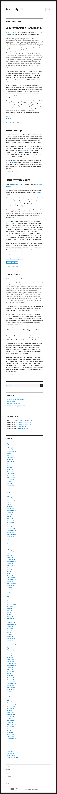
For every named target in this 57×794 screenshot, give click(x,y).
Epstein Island (11, 401)
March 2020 (10, 495)
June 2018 (9, 514)
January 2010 (10, 640)
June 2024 (10, 455)
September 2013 (11, 565)
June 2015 (9, 546)
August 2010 (10, 628)
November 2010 (11, 624)
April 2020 (10, 493)
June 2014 (9, 555)
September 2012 (11, 583)
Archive (8, 769)
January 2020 (10, 499)
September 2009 (11, 648)
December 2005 (11, 718)
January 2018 (10, 520)
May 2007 (9, 695)
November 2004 (11, 738)
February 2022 (11, 473)
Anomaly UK (15, 9)
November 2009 (11, 644)
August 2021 (10, 479)
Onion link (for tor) (12, 757)
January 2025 (10, 449)
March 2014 (10, 557)
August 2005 (10, 726)
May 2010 (9, 632)
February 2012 (11, 597)
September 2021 (11, 477)
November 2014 (11, 551)
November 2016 (11, 530)
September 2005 (11, 724)
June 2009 (10, 653)
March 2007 (10, 699)
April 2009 (10, 657)
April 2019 (10, 506)
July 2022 (9, 463)
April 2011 (9, 614)
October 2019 (10, 502)
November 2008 (11, 665)
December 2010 (11, 622)
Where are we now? (12, 407)
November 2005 (11, 720)
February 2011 (11, 618)
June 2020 (10, 491)
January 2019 (10, 508)
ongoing (14, 279)
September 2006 (11, 706)
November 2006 (11, 705)
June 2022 (10, 465)
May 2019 (9, 504)
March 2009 (10, 659)
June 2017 (9, 526)
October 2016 (10, 532)
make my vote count (16, 184)
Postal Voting (14, 130)
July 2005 (9, 728)
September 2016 (11, 534)
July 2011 (9, 608)
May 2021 (9, 483)
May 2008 (9, 673)
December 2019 (11, 500)
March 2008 (10, 677)
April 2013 (9, 573)
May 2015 (9, 548)
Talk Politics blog (13, 32)
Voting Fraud (9, 118)
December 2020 (11, 487)
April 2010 (10, 634)
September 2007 (11, 687)
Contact (8, 783)
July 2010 (9, 630)
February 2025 (11, 447)
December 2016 (11, 528)
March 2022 (10, 471)
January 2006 (10, 716)
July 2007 (9, 691)
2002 (15, 136)
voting (17, 122)
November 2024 (11, 451)
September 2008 (11, 669)
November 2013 (11, 561)
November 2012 (11, 579)
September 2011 (11, 604)
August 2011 (10, 606)
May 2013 (9, 571)
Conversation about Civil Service (16, 405)
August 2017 (10, 522)
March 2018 (10, 518)
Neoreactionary (10, 776)
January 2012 (10, 599)
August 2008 (10, 671)
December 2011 (11, 601)
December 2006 (11, 703)
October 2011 (10, 602)
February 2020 (11, 497)
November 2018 (11, 510)
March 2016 (10, 538)
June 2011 (9, 610)
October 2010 (10, 626)
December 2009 (11, 642)
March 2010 (10, 636)
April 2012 (10, 593)
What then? (13, 274)
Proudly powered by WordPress (31, 789)
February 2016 (11, 540)
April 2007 (10, 697)
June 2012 (9, 589)
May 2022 (9, 467)
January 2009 (10, 661)
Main (13, 122)
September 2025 (11, 444)
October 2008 (10, 667)
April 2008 (10, 675)
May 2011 (9, 612)
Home (7, 766)
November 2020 (11, 489)
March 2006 (10, 712)
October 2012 (10, 581)
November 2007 (11, 683)
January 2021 (10, 485)
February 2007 (11, 701)
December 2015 (11, 544)
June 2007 (10, 693)
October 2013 (10, 563)
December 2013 (11, 559)
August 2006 (10, 708)
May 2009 (10, 655)
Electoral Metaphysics (12, 262)
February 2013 (11, 577)
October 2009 (11, 646)
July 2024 (9, 453)
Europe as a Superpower (13, 403)
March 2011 (10, 616)
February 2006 (11, 714)
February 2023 (11, 461)
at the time (25, 150)
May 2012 (9, 591)
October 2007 (10, 685)
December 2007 (11, 681)
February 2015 (11, 550)
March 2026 (10, 442)
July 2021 (9, 481)
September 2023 (11, 457)
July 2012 (9, 587)
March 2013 (10, 575)
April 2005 (10, 732)
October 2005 (10, 722)
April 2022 (10, 469)
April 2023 (10, 459)
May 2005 (9, 730)
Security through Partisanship (24, 27)
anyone (15, 160)
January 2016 (10, 542)
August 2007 (10, 689)
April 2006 (10, 710)
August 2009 (10, 650)
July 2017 (9, 524)
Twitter (8, 780)
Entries (10, 751)
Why (7, 773)
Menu (48, 10)
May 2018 (9, 516)
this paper (14, 223)
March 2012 (10, 595)
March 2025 (10, 446)
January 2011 (10, 620)
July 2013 (9, 567)
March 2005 (10, 734)
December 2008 (11, 663)
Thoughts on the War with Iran (15, 399)
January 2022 (10, 475)
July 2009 (9, 652)
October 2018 (10, 512)
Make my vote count (18, 179)
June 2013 (9, 569)
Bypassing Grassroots (12, 260)
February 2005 (11, 736)
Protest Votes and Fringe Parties (14, 259)
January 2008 (10, 679)
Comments (11, 753)
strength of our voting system (16, 101)
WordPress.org (11, 755)
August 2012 (10, 585)
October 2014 (10, 553)
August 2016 (10, 536)
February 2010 (11, 638)
